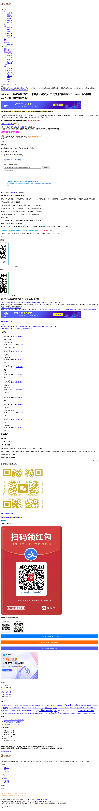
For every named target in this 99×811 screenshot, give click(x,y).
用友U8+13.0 (83, 708)
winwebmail (60, 705)
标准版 (35, 708)
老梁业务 (9, 72)
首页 (5, 9)
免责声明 (9, 77)
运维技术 (9, 16)
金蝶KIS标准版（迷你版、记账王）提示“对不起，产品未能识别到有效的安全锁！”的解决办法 (26, 326)
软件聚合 (32, 88)
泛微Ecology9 (51, 708)
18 (1, 694)
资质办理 (9, 63)
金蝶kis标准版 (55, 713)
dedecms (11, 705)
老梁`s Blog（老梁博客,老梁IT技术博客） (18, 88)
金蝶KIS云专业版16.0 (10, 713)
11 (1, 692)
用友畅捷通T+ (7, 710)
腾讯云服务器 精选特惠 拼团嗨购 (49, 642)
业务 (5, 48)
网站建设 (6, 65)
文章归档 (9, 68)
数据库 (30, 708)
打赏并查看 (3, 145)
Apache (4, 705)
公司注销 (9, 57)
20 (4, 694)
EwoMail (17, 705)
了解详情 (8, 751)
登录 (14, 441)
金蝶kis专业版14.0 (63, 710)
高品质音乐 (10, 44)
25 (1, 696)
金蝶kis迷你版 (68, 713)
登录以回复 (19, 336)
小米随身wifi (12, 192)
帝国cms (25, 708)
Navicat (26, 705)
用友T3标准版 (66, 708)
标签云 (9, 81)
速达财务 (9, 28)
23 (9, 694)
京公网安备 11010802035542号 (44, 801)
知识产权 (9, 59)
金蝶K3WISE (33, 711)
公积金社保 (10, 61)
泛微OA (9, 15)
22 (7, 694)
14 (6, 692)
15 (7, 692)
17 (10, 692)
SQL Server (36, 705)
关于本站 (9, 70)
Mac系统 (9, 18)
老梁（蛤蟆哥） (5, 90)
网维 (5, 39)
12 (3, 692)
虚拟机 (19, 710)
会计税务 (9, 55)
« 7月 (2, 698)
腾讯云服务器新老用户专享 (49, 648)
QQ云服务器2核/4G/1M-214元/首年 (49, 636)
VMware (42, 705)
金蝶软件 (9, 31)
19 (3, 694)
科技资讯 (9, 13)
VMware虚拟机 (51, 705)
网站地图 (9, 79)
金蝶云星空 (77, 713)
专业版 (84, 705)
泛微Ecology (41, 708)
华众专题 (9, 22)
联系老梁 (52, 302)
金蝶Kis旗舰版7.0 (44, 713)
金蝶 (24, 710)
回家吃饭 (6, 50)
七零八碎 (6, 42)
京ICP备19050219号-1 (44, 799)
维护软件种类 (10, 74)
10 (10, 691)
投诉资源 (57, 302)
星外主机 (9, 20)
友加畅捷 (9, 35)
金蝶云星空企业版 (86, 713)
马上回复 (14, 127)
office (31, 705)
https (22, 705)
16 (9, 692)
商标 (6, 708)
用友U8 (74, 708)
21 (6, 694)
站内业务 (6, 769)
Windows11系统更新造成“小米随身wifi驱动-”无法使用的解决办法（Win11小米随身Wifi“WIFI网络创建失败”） (67, 309)
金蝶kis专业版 (48, 710)
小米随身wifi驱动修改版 (7, 124)
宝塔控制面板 (17, 708)
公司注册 (9, 53)
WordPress (72, 705)
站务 (5, 66)
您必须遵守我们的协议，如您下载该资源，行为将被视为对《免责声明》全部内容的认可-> (25, 302)
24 (10, 694)
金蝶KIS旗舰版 (32, 713)
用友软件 (9, 33)
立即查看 (3, 751)
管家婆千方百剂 (11, 37)
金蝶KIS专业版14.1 (73, 710)
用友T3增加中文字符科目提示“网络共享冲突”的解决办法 (16, 328)
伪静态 (90, 705)
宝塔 (11, 708)
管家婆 (9, 29)
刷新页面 (22, 127)
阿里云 (93, 713)
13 (4, 692)
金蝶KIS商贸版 (20, 713)
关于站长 (9, 76)
